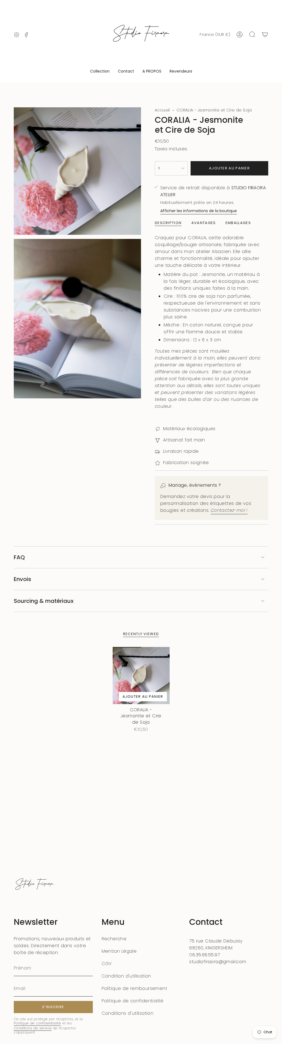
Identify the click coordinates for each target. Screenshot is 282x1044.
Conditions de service (32, 1028)
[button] (100, 71)
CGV (107, 963)
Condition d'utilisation (126, 976)
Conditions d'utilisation (128, 1013)
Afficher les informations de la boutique (198, 211)
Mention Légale (119, 951)
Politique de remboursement (134, 988)
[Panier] (265, 34)
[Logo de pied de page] (34, 884)
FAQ (19, 557)
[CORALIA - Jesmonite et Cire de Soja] (141, 675)
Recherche (114, 939)
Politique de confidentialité (37, 1023)
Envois (22, 579)
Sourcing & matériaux (44, 601)
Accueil (162, 110)
